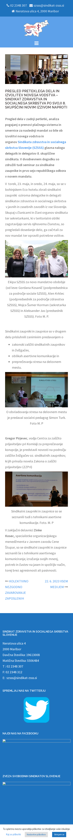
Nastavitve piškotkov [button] (36, 834)
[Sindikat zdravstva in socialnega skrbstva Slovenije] (36, 28)
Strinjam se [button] (59, 834)
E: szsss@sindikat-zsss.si (20, 678)
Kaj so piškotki (13, 834)
